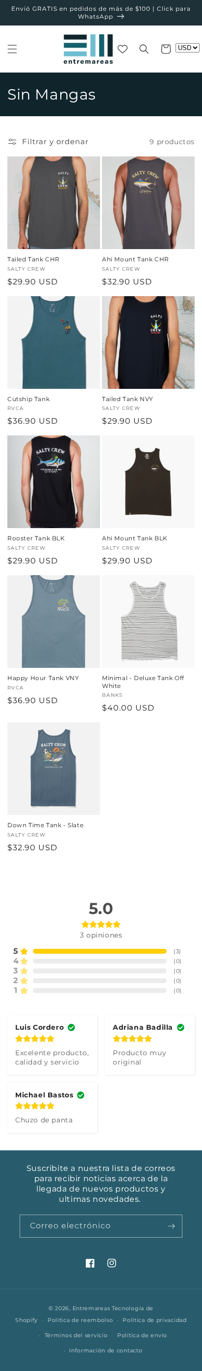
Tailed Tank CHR (33, 259)
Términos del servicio (76, 1335)
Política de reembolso (80, 1320)
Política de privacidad (154, 1320)
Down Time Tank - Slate (45, 825)
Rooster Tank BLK (36, 538)
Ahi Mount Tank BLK (135, 538)
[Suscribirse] (171, 1226)
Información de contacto (105, 1350)
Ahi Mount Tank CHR (135, 259)
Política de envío (142, 1335)
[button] (12, 49)
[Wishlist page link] (122, 49)
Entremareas (91, 1308)
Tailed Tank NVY (127, 399)
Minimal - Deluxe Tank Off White (143, 681)
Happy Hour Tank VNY (43, 678)
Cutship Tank (28, 399)
